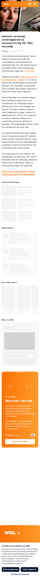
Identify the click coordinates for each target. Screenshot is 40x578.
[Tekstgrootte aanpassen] (31, 27)
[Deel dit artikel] (36, 27)
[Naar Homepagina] (6, 4)
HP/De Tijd (29, 71)
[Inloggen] (29, 4)
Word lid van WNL (20, 441)
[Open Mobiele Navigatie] (35, 4)
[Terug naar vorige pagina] (4, 27)
